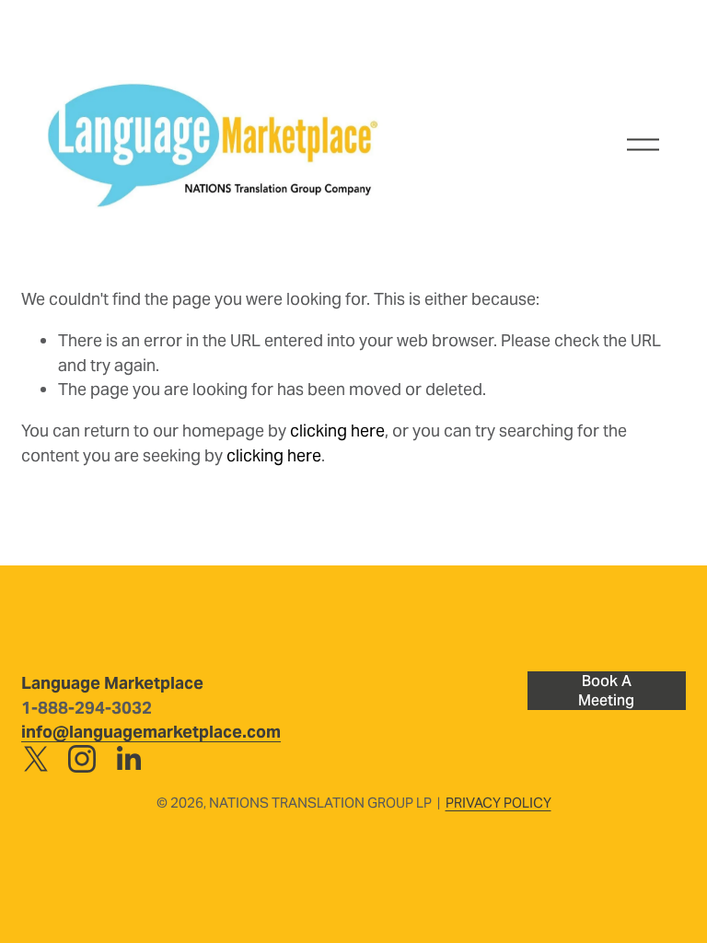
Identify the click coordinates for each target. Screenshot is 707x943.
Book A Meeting (606, 690)
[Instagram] (82, 759)
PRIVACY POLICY (498, 802)
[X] (36, 759)
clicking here (337, 430)
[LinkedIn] (128, 759)
